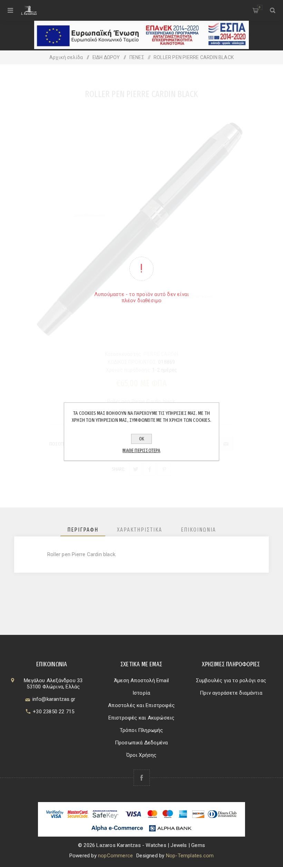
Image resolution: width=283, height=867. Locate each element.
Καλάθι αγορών (259, 7)
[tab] (82, 529)
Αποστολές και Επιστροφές (141, 705)
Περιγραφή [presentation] (82, 529)
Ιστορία (141, 693)
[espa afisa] (141, 47)
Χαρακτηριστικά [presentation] (139, 529)
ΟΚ (141, 439)
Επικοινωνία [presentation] (198, 529)
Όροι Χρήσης (141, 755)
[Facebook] (142, 778)
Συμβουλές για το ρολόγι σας (231, 680)
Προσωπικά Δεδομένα (141, 743)
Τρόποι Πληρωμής (141, 730)
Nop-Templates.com (190, 855)
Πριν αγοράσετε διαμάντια (231, 693)
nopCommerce (115, 855)
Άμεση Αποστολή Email (141, 680)
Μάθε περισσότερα (141, 450)
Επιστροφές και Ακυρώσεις (141, 718)
